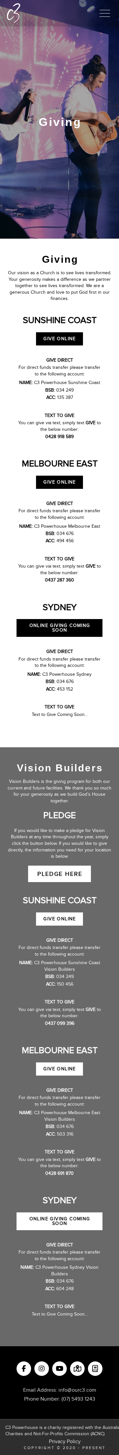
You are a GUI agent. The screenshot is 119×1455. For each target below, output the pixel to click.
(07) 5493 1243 (78, 1399)
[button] (105, 13)
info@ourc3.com (77, 1390)
